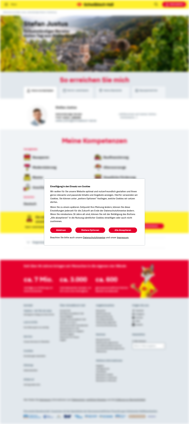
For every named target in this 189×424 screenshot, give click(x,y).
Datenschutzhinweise (94, 237)
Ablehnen (61, 230)
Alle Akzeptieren (123, 230)
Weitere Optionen (90, 230)
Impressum (122, 237)
